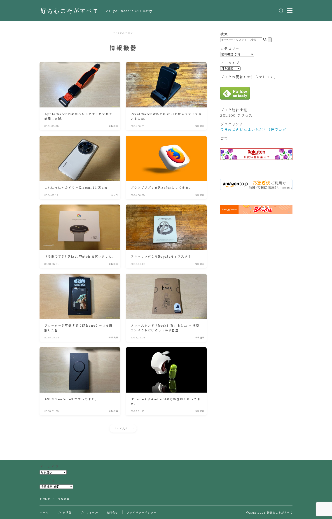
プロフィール (89, 512)
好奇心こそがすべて (69, 10)
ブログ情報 (64, 512)
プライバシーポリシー (142, 512)
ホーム (44, 512)
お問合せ (112, 512)
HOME (45, 499)
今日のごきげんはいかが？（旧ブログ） (255, 129)
